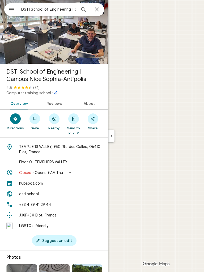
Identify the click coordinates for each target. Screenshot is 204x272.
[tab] (18, 103)
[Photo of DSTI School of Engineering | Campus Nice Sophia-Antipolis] (54, 32)
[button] (54, 172)
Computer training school (28, 93)
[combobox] (48, 9)
